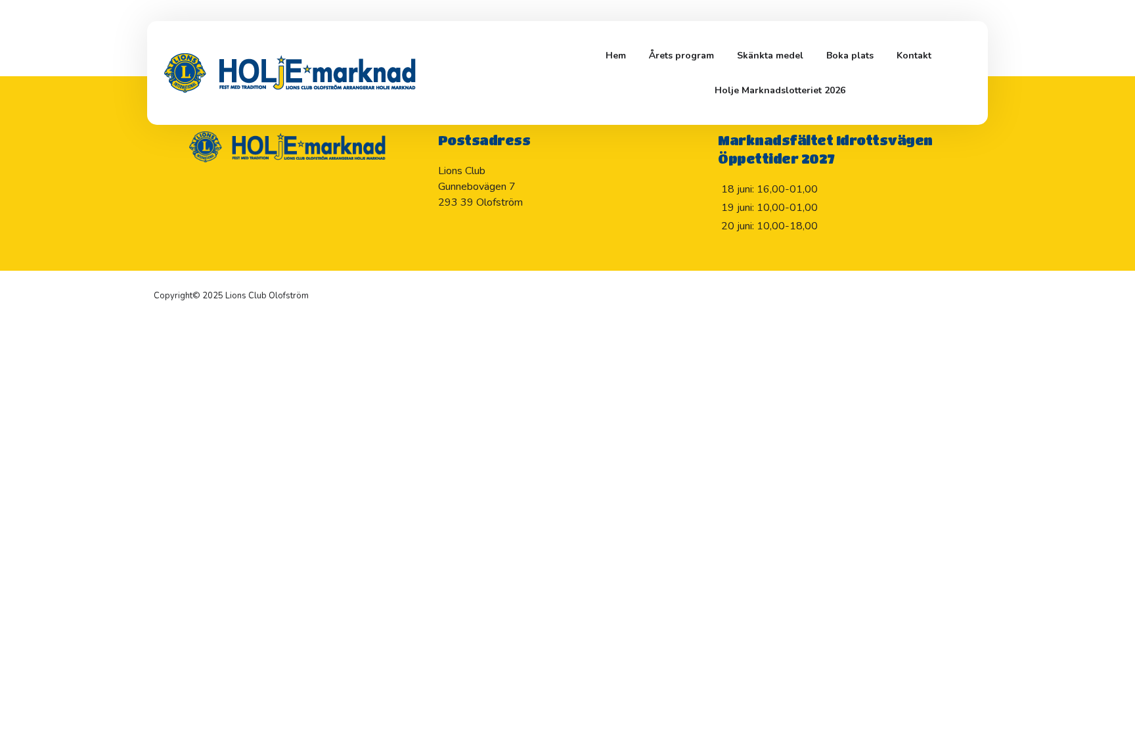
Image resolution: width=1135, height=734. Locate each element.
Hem (616, 55)
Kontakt (914, 55)
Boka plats (850, 55)
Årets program (681, 55)
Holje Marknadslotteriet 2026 (780, 90)
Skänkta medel (770, 55)
